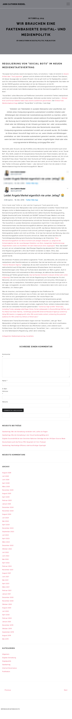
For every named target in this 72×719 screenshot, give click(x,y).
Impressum (5, 709)
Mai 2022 (5, 559)
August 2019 (6, 635)
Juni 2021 (5, 576)
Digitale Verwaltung (9, 658)
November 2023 (8, 528)
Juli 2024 (5, 518)
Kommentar (5, 355)
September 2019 (8, 632)
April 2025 (6, 497)
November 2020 (8, 601)
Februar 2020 (7, 618)
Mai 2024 (5, 521)
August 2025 (6, 493)
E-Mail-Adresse (5, 391)
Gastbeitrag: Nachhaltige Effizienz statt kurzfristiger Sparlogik (24, 445)
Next (66, 690)
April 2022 (6, 563)
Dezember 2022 (8, 545)
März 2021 (5, 587)
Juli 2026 (5, 476)
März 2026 (6, 486)
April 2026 (6, 483)
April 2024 (6, 525)
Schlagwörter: (7, 336)
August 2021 (6, 573)
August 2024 (6, 514)
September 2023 (8, 531)
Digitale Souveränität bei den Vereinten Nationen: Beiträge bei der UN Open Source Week (33, 438)
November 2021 (7, 570)
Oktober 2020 (7, 604)
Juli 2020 (5, 611)
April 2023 (6, 538)
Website (5, 402)
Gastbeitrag (6, 664)
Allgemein (5, 654)
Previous (7, 690)
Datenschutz (14, 709)
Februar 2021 (6, 590)
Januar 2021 (6, 594)
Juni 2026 (5, 479)
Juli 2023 (5, 535)
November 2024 (8, 511)
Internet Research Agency (12, 265)
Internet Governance (9, 668)
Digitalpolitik (38, 41)
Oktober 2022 (7, 549)
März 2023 (6, 542)
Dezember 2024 (8, 507)
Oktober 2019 (7, 628)
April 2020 (6, 615)
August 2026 (6, 473)
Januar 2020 (6, 621)
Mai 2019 (5, 639)
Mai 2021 (5, 580)
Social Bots (30, 336)
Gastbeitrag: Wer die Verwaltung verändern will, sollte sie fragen (25, 431)
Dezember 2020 (8, 597)
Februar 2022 (7, 566)
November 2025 (8, 490)
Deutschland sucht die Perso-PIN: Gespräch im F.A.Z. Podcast (24, 442)
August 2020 (6, 608)
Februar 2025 (7, 500)
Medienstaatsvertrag (19, 336)
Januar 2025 (6, 504)
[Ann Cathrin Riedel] (14, 3)
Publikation (50, 41)
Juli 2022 (5, 552)
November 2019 (7, 625)
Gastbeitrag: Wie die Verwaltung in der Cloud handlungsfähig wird (25, 435)
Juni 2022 (5, 556)
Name (5, 381)
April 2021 (5, 583)
